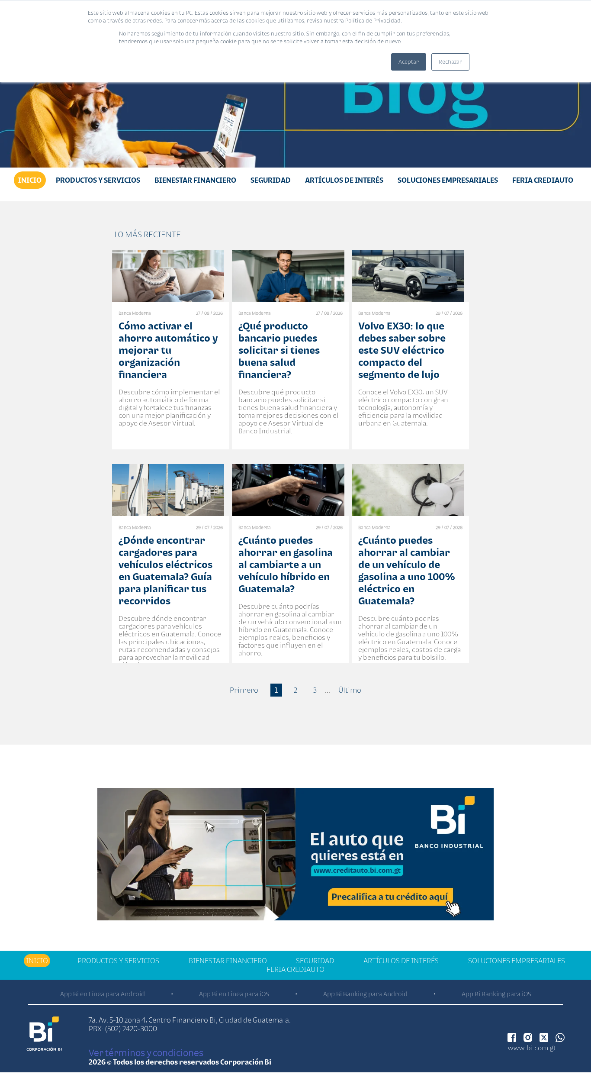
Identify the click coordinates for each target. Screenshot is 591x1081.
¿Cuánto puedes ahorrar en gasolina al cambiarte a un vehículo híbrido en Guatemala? (285, 564)
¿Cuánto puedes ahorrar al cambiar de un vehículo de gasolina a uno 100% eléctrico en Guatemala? (406, 570)
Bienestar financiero (195, 180)
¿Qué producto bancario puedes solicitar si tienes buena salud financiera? (279, 350)
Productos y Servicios (98, 180)
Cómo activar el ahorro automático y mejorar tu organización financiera (168, 350)
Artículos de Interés (344, 180)
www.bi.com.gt (532, 1048)
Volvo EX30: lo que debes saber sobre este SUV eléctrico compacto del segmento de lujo (402, 350)
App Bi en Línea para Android (102, 993)
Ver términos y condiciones (146, 1052)
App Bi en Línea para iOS (234, 993)
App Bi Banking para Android (365, 993)
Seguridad (271, 180)
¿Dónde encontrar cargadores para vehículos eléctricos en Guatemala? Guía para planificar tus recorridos (165, 570)
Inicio (30, 180)
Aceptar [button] (408, 61)
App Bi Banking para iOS (496, 993)
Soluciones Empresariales (448, 180)
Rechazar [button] (450, 61)
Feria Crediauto (542, 180)
